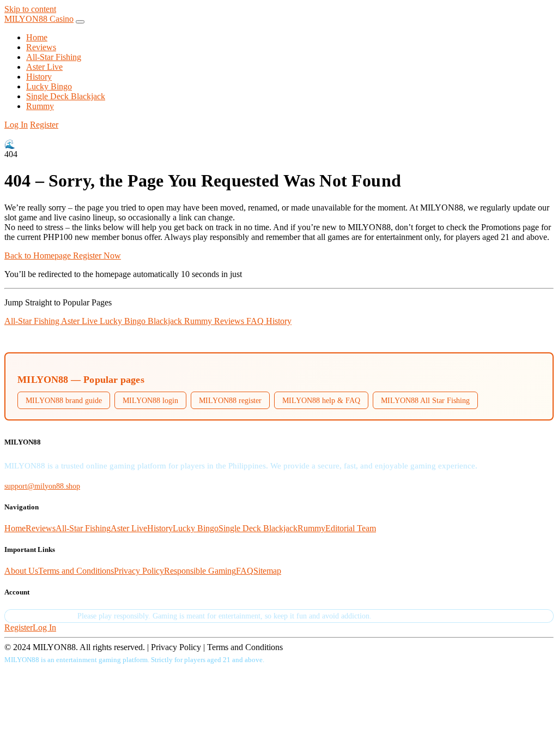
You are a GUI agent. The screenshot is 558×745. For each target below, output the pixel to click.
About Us (21, 570)
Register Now (97, 255)
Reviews (41, 47)
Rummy (40, 106)
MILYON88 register (230, 400)
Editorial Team (350, 528)
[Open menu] (80, 21)
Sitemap (267, 570)
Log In (16, 124)
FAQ (256, 321)
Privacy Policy (139, 570)
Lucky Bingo (49, 86)
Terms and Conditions (76, 570)
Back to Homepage (38, 255)
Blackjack (166, 321)
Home (36, 37)
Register (44, 124)
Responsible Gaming (200, 570)
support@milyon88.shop (42, 486)
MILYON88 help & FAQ (321, 400)
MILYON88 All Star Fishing (425, 400)
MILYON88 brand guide (64, 400)
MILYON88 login (150, 400)
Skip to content (30, 9)
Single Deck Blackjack (65, 96)
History (39, 76)
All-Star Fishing (53, 57)
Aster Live (44, 66)
